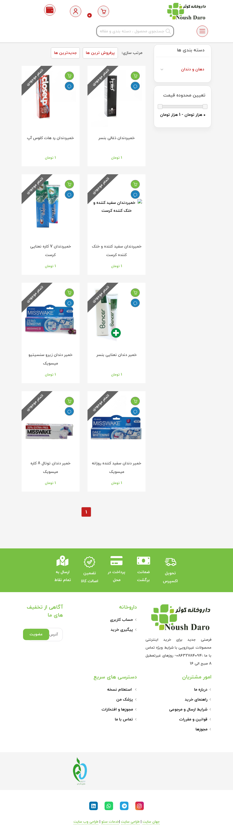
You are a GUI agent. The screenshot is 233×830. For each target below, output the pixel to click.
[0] (103, 11)
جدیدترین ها (65, 53)
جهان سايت (151, 821)
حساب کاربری (121, 619)
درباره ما (200, 689)
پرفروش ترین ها (100, 53)
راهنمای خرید (196, 699)
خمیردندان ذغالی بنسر (116, 138)
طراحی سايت (130, 821)
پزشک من (124, 699)
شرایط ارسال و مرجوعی (188, 709)
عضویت (36, 634)
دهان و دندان (192, 69)
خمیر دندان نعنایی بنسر (116, 355)
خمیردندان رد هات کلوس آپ (50, 138)
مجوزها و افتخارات (117, 709)
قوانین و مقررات (193, 719)
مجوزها (201, 729)
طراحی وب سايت (86, 821)
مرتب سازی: (132, 53)
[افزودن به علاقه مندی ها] (135, 76)
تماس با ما (124, 719)
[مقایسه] (135, 86)
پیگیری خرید (122, 629)
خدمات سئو (110, 821)
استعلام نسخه (120, 689)
